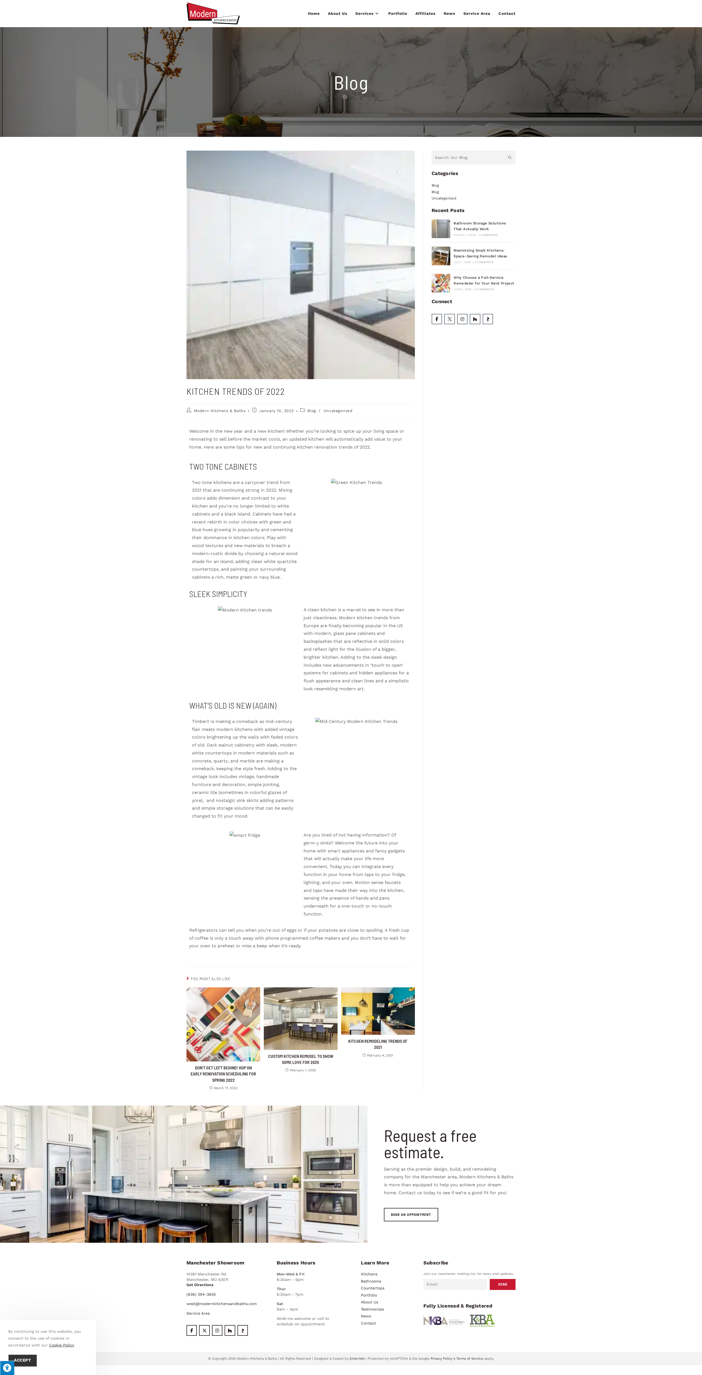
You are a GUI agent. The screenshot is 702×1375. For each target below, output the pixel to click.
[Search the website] (474, 157)
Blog (311, 410)
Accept (22, 1360)
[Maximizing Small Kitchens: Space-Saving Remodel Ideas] (441, 256)
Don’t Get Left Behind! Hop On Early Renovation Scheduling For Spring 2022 (223, 1074)
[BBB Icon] (488, 319)
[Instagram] (462, 319)
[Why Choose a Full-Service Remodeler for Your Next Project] (441, 283)
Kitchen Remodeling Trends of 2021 (377, 1044)
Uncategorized (338, 410)
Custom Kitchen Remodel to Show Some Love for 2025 (300, 1059)
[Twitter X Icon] (449, 319)
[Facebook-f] (437, 319)
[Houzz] (475, 319)
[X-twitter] (204, 1330)
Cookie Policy (61, 1345)
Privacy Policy (441, 1358)
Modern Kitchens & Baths (220, 410)
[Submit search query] (510, 157)
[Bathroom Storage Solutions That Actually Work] (441, 228)
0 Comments (488, 234)
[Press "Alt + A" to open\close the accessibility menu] (7, 1368)
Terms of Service (469, 1358)
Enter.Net (357, 1358)
